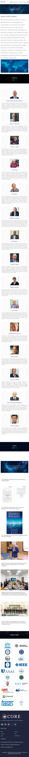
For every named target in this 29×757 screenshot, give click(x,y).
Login (2, 735)
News (15, 733)
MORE (13, 80)
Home (2, 731)
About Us (3, 733)
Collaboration (17, 735)
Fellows (16, 731)
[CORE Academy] (3, 2)
